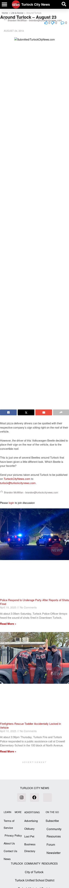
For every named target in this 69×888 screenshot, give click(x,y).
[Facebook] (34, 797)
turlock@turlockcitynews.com (18, 483)
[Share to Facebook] (8, 412)
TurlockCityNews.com (17, 479)
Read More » (8, 624)
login (11, 503)
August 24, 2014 (14, 30)
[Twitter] (47, 797)
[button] (4, 4)
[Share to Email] (43, 412)
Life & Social (17, 12)
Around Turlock (33, 12)
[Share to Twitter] (26, 412)
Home (5, 12)
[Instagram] (21, 797)
